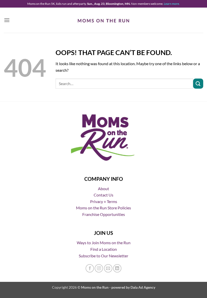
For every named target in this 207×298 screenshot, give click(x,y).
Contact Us (103, 194)
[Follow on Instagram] (99, 268)
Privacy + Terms (103, 201)
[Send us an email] (108, 268)
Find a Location (103, 249)
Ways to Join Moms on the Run (104, 242)
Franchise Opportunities (103, 214)
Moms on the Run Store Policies (103, 207)
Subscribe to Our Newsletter (103, 255)
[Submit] (198, 83)
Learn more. (172, 4)
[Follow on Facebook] (90, 268)
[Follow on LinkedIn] (117, 268)
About (103, 188)
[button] (7, 20)
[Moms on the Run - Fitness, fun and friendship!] (103, 20)
